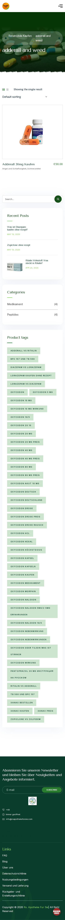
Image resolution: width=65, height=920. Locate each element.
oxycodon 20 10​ (21, 425)
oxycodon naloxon (23, 600)
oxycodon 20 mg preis (25, 442)
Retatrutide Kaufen (20, 35)
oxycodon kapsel (22, 558)
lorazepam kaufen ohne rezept (31, 375)
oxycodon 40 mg (21, 450)
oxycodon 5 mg (43, 392)
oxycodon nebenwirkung (27, 631)
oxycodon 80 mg (21, 467)
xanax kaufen (20, 711)
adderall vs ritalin (24, 351)
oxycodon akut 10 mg (25, 483)
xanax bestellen (22, 702)
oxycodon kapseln (23, 566)
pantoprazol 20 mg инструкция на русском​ (32, 674)
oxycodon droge (22, 508)
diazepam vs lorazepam (26, 367)
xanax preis (45, 711)
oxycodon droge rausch (27, 525)
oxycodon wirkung (23, 663)
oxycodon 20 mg (21, 434)
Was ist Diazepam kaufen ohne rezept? (17, 228)
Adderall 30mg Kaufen (18, 164)
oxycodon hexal (22, 541)
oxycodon (17, 392)
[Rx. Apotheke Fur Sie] (5, 6)
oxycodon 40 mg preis (25, 458)
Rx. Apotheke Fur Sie (36, 907)
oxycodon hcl (20, 533)
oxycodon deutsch (23, 492)
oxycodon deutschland (26, 500)
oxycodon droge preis (25, 517)
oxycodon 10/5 (20, 417)
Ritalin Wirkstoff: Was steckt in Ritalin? (37, 262)
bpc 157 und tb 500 (23, 359)
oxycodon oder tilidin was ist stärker (31, 651)
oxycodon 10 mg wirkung (27, 409)
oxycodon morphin (23, 591)
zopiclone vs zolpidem (26, 719)
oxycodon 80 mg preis (25, 475)
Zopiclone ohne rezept (18, 245)
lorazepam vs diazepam (26, 384)
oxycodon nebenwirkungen (29, 639)
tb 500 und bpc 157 (23, 694)
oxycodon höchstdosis (26, 550)
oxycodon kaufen (22, 575)
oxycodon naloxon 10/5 (26, 623)
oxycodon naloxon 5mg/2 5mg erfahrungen (30, 611)
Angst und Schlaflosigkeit (14, 168)
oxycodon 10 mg (21, 400)
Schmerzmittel (34, 168)
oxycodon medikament (26, 583)
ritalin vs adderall (24, 686)
